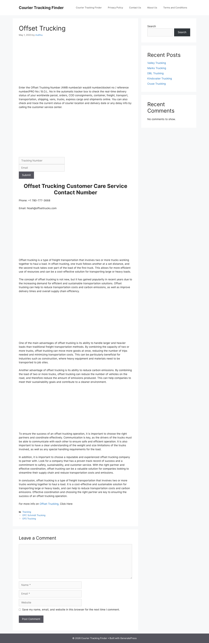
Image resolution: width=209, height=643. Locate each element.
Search (151, 26)
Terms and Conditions (175, 7)
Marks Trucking (156, 68)
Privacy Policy (115, 7)
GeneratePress (128, 638)
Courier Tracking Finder (41, 7)
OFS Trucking (29, 518)
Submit (26, 175)
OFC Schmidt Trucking (33, 515)
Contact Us (135, 7)
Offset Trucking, (50, 503)
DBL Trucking (155, 73)
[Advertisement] (75, 63)
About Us (152, 7)
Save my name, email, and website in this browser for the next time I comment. (71, 609)
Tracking (26, 512)
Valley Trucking (156, 62)
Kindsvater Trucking (159, 78)
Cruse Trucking (156, 83)
